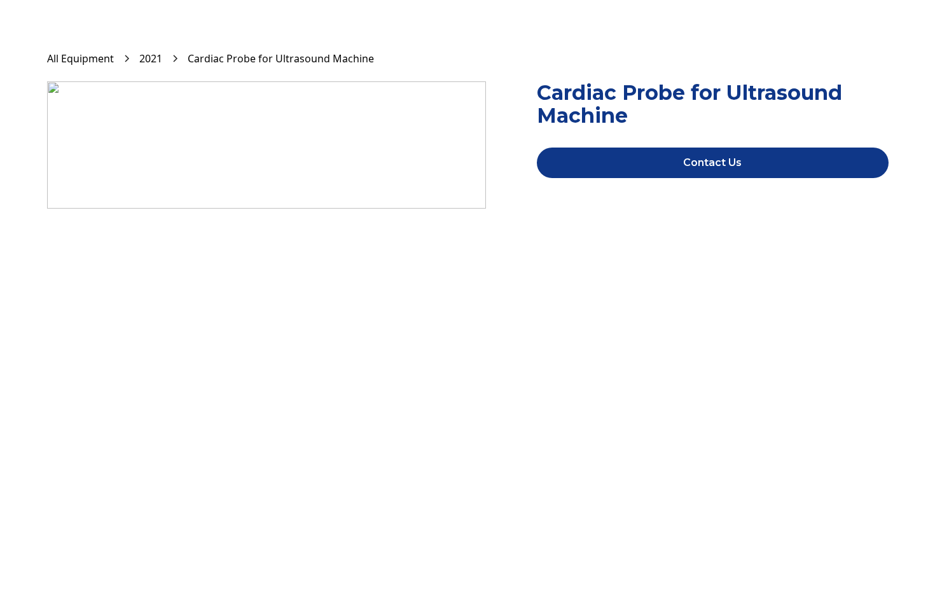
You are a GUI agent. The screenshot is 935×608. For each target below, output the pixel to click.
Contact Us (712, 162)
